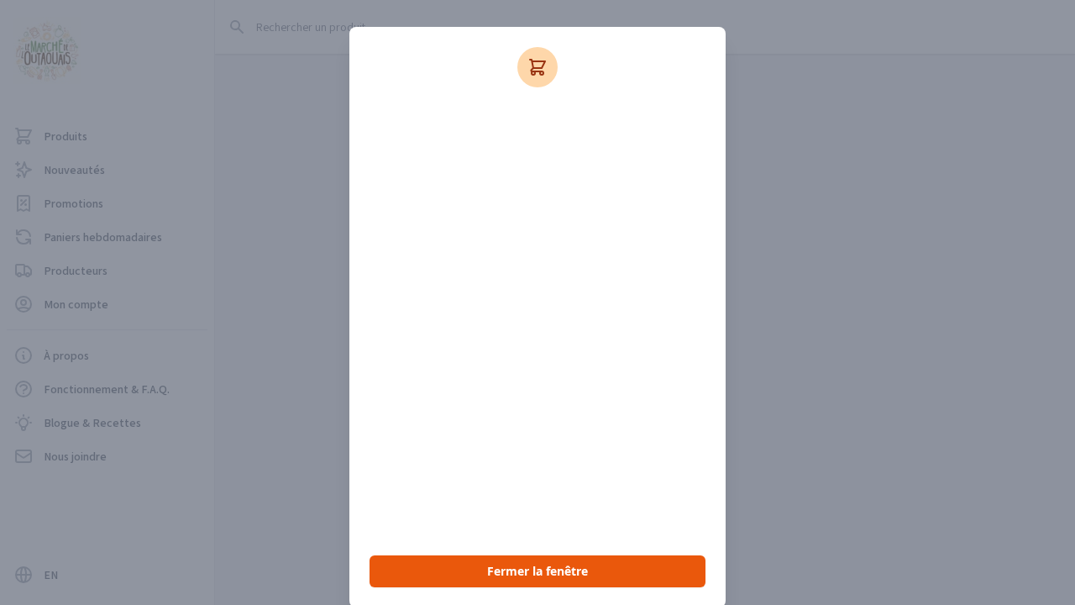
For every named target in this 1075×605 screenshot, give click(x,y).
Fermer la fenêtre (537, 571)
